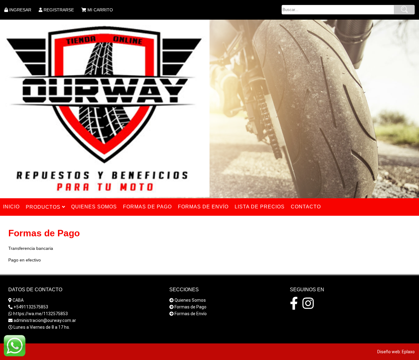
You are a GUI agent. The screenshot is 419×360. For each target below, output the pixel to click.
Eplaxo (408, 351)
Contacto (306, 206)
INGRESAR (20, 9)
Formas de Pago (190, 306)
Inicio (11, 206)
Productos (44, 207)
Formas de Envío (191, 313)
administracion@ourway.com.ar (44, 320)
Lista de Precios (260, 206)
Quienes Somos (190, 300)
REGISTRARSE (59, 9)
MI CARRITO (100, 9)
